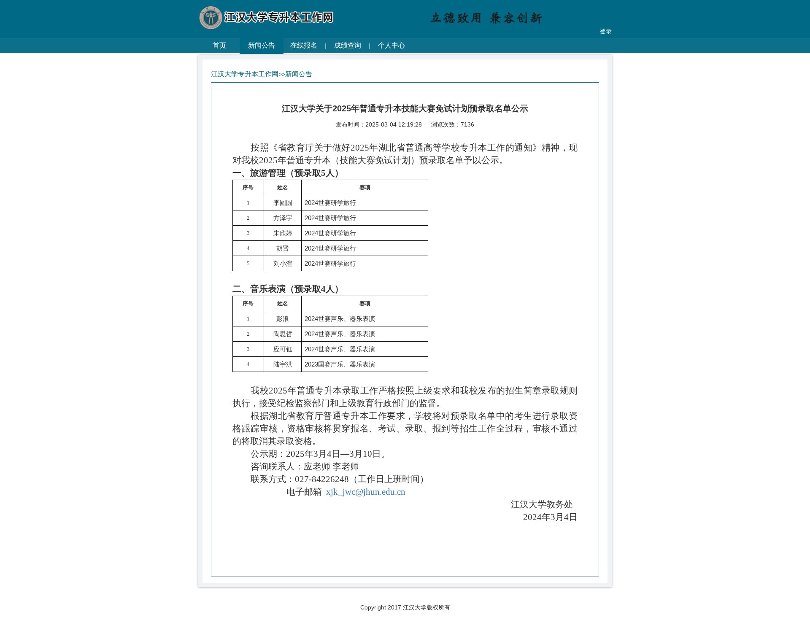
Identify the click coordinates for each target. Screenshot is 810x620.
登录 (606, 31)
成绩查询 (347, 45)
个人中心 (391, 45)
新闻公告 (261, 45)
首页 (219, 45)
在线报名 (303, 45)
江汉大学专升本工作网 (244, 74)
